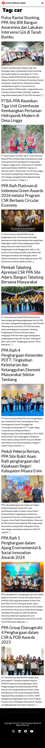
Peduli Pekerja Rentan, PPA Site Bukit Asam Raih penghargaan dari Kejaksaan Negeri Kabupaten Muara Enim (21, 461)
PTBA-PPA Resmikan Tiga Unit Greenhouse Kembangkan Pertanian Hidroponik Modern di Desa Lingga (21, 110)
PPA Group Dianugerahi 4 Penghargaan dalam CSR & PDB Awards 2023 (21, 634)
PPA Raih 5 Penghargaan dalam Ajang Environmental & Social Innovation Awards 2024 (21, 547)
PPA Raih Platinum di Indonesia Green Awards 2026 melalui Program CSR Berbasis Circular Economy (22, 195)
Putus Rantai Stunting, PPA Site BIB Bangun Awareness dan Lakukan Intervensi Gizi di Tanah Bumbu (22, 27)
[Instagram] (13, 731)
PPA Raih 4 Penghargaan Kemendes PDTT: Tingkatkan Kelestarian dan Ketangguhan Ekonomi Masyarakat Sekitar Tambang (22, 365)
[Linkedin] (19, 731)
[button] (42, 3)
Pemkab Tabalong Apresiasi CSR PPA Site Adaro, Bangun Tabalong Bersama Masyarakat (22, 274)
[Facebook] (25, 731)
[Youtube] (31, 731)
